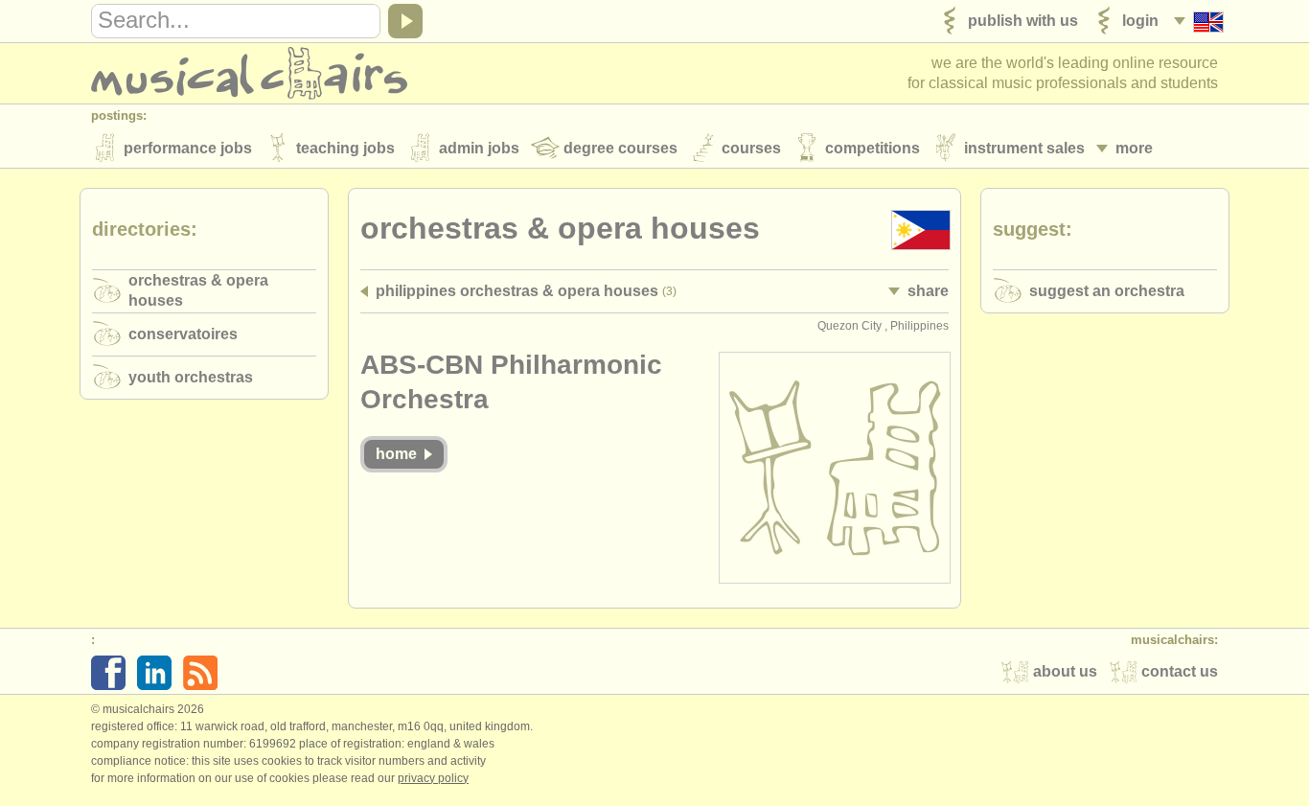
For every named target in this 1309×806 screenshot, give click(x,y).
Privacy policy (433, 778)
